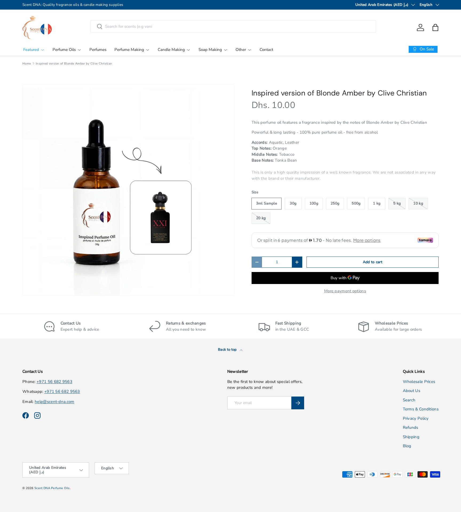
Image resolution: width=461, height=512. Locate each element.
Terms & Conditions (421, 409)
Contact (266, 49)
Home (26, 63)
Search (409, 400)
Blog (407, 446)
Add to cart (372, 262)
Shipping (411, 436)
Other (241, 49)
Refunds (410, 427)
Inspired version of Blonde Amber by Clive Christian (74, 63)
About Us (411, 390)
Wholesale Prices (419, 381)
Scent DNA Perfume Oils (52, 488)
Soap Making (210, 49)
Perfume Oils (64, 49)
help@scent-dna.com (54, 401)
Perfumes (97, 49)
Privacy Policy (416, 418)
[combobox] (233, 26)
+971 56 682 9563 (54, 381)
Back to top (228, 349)
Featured (31, 49)
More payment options (345, 291)
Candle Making (171, 49)
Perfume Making (129, 49)
